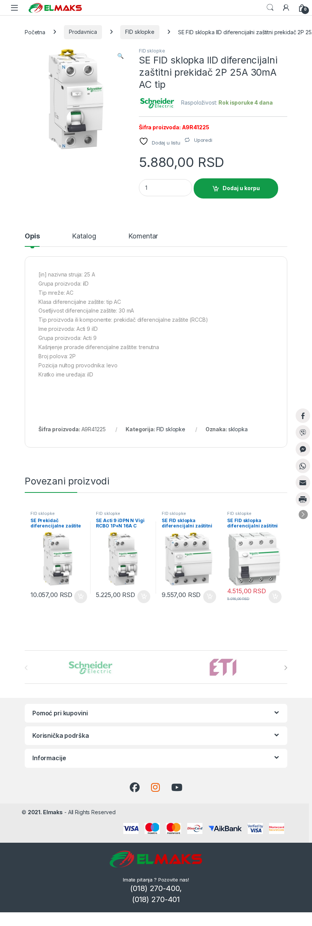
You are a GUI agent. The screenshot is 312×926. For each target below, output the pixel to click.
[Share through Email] (303, 482)
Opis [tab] (32, 236)
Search (270, 7)
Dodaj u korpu (241, 188)
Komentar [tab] (143, 236)
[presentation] (285, 667)
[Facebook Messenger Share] (303, 449)
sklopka (238, 429)
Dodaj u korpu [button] (79, 596)
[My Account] (286, 7)
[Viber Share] (303, 432)
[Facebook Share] (303, 415)
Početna (35, 32)
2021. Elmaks (45, 812)
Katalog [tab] (84, 236)
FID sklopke (139, 32)
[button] (120, 55)
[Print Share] (303, 499)
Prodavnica (83, 32)
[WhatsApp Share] (303, 466)
